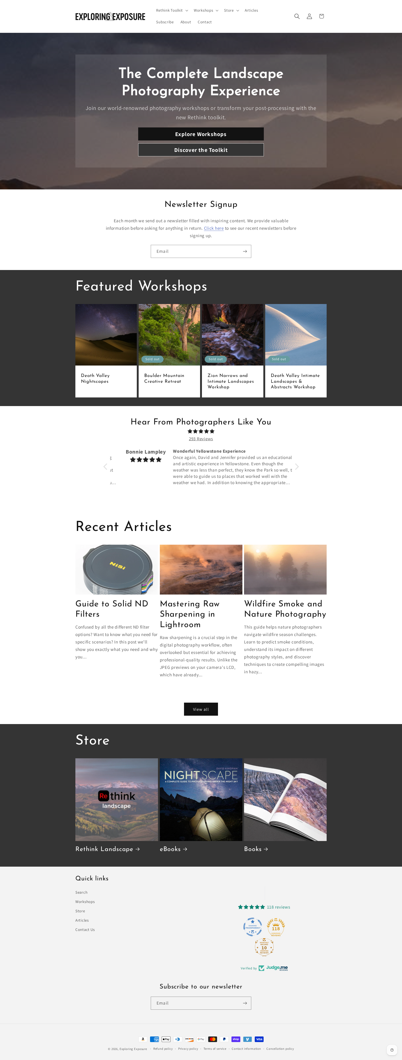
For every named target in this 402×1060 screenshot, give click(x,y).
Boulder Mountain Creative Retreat (164, 379)
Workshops (85, 901)
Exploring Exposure (133, 1049)
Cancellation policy (280, 1049)
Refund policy (163, 1049)
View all (201, 709)
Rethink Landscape (104, 849)
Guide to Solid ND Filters (111, 609)
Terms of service (215, 1049)
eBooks (170, 849)
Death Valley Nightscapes (95, 379)
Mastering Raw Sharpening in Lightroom (190, 614)
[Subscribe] (245, 251)
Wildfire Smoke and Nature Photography (285, 609)
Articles (82, 920)
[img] (201, 431)
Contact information (246, 1049)
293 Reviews (201, 439)
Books (253, 849)
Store (80, 910)
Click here (214, 228)
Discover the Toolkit (201, 150)
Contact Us (85, 929)
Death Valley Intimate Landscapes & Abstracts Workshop (295, 382)
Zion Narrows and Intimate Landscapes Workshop (231, 382)
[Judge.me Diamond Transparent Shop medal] (252, 927)
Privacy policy (188, 1049)
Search (81, 892)
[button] (172, 10)
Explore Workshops (201, 134)
